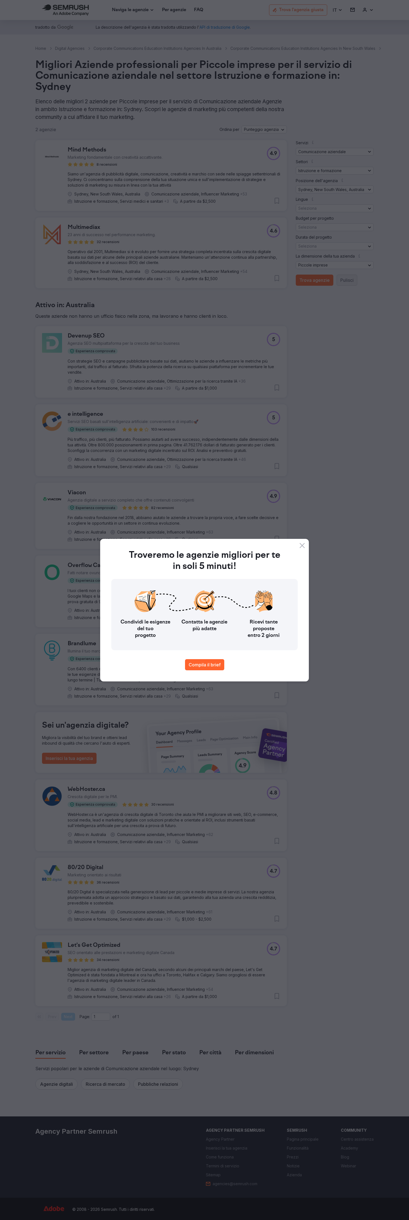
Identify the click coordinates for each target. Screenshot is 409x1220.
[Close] (302, 545)
